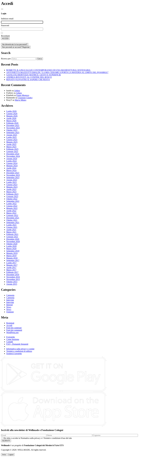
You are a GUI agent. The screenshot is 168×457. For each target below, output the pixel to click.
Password (5, 25)
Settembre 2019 (12, 251)
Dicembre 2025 (12, 125)
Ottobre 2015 (11, 282)
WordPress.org (12, 332)
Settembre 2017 (12, 260)
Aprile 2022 (11, 211)
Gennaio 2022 (12, 215)
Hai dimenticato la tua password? (14, 44)
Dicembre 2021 (12, 218)
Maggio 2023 (11, 187)
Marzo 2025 (11, 147)
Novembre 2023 (13, 175)
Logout (11, 455)
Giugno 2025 (11, 140)
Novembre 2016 (13, 277)
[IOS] (53, 425)
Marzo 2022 (11, 213)
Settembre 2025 (12, 132)
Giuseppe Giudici (25, 98)
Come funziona (12, 339)
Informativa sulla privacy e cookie (20, 349)
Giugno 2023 (11, 185)
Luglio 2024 (11, 161)
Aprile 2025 (11, 144)
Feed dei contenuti (14, 328)
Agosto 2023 (11, 180)
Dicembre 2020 (12, 239)
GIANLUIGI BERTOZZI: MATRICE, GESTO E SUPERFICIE (33, 75)
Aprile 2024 (11, 168)
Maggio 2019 (11, 253)
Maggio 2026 (11, 116)
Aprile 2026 (11, 118)
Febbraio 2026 (12, 123)
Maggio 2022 (11, 208)
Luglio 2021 (11, 225)
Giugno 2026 (11, 113)
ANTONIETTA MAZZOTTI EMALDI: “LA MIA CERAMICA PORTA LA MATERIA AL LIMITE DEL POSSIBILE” (57, 72)
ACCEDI (5, 38)
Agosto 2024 (11, 158)
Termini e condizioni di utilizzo (19, 351)
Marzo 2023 (11, 192)
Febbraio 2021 (12, 234)
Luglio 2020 (11, 246)
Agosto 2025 (11, 135)
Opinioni (10, 312)
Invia (4, 455)
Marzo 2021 (11, 232)
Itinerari (9, 305)
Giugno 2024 (11, 163)
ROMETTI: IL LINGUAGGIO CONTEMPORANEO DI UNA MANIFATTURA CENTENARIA (48, 70)
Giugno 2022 (11, 206)
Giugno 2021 (11, 227)
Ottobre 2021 (11, 220)
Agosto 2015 (11, 284)
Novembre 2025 (13, 128)
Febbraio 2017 (12, 272)
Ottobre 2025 (11, 130)
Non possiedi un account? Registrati (16, 47)
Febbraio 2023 (12, 194)
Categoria (10, 295)
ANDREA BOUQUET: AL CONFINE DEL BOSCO (29, 77)
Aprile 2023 (11, 189)
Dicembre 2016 (12, 274)
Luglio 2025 (11, 137)
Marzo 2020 (11, 248)
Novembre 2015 (13, 279)
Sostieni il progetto (14, 353)
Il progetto (10, 337)
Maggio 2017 (11, 265)
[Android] (53, 391)
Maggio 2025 (11, 142)
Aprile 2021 (11, 229)
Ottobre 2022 (11, 199)
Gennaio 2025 (12, 151)
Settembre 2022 (12, 201)
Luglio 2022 (11, 203)
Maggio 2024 (11, 166)
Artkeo (17, 90)
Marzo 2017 (11, 270)
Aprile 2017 (11, 267)
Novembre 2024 (13, 156)
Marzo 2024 (11, 170)
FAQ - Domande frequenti (17, 344)
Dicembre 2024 (12, 154)
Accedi (9, 325)
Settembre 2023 (12, 177)
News (8, 307)
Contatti (9, 342)
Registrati (10, 323)
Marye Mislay (20, 100)
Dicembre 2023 (12, 173)
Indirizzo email (7, 18)
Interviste (10, 300)
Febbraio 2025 (12, 149)
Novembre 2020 (13, 241)
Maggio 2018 (11, 258)
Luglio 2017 (11, 263)
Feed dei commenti (14, 330)
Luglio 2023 (11, 182)
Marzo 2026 (11, 121)
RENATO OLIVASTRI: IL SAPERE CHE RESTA (28, 79)
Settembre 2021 (12, 222)
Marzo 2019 (11, 256)
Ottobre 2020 (11, 244)
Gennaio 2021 (12, 237)
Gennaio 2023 (12, 196)
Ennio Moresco (22, 95)
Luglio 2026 (11, 111)
